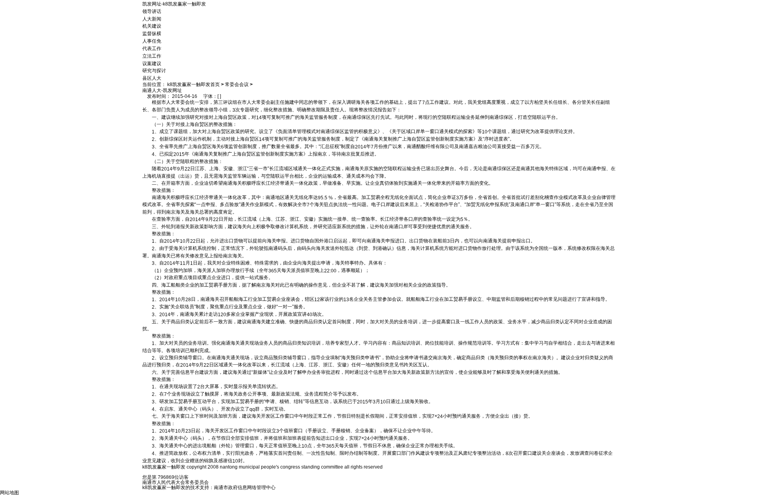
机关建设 (151, 26)
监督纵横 (151, 33)
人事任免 (151, 41)
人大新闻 (151, 18)
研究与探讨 (154, 70)
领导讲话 (151, 11)
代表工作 (151, 48)
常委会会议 (237, 84)
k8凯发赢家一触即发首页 (193, 84)
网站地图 (9, 492)
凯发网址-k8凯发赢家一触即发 (174, 4)
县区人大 (151, 78)
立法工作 (151, 56)
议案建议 (151, 63)
